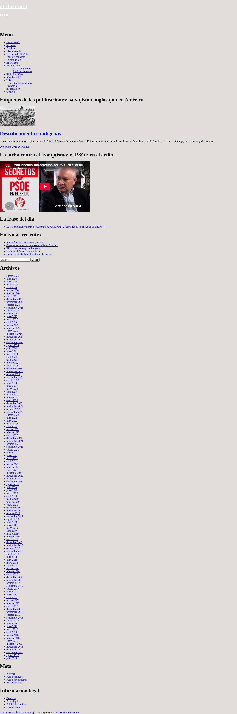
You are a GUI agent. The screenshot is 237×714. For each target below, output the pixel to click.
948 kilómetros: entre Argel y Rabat (24, 242)
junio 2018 (11, 559)
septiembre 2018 (14, 551)
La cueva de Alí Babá (17, 54)
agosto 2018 (12, 554)
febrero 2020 (13, 501)
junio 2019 (11, 525)
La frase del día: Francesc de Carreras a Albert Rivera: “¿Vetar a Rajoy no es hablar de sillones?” (55, 226)
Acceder (10, 673)
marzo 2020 (12, 499)
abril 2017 (11, 597)
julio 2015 (11, 658)
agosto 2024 (12, 345)
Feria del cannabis (15, 57)
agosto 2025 (12, 310)
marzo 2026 (12, 290)
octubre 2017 (13, 583)
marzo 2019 (12, 533)
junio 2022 (11, 420)
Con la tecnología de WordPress (16, 712)
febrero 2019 (13, 536)
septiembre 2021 (14, 446)
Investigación (13, 88)
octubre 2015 (13, 649)
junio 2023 (11, 386)
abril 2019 (11, 530)
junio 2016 (11, 626)
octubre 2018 (13, 548)
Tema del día (13, 42)
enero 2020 (12, 504)
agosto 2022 (12, 414)
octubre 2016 (13, 614)
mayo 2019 (12, 527)
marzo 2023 (12, 394)
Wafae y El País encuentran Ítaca (23, 251)
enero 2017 (12, 606)
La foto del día (13, 59)
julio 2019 (11, 522)
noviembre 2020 (14, 475)
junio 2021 (11, 455)
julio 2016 (11, 623)
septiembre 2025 (14, 307)
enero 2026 (12, 296)
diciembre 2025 (14, 299)
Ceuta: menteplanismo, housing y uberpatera (29, 254)
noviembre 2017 (14, 580)
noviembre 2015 (14, 646)
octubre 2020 (13, 478)
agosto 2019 (12, 519)
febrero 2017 (13, 603)
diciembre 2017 (14, 577)
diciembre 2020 (14, 472)
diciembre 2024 (14, 333)
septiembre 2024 (14, 342)
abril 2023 (11, 391)
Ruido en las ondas (22, 71)
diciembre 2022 (14, 403)
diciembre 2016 (14, 609)
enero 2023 (12, 400)
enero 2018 (12, 574)
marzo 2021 (12, 464)
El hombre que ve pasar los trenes (23, 248)
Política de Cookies (16, 704)
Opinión (10, 91)
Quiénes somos (14, 707)
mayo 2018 (12, 562)
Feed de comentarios (16, 679)
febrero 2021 (13, 467)
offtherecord (13, 6)
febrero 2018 (13, 571)
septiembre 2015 (14, 652)
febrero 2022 (13, 432)
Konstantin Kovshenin (67, 712)
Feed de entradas (15, 676)
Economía (11, 86)
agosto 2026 (12, 275)
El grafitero (12, 62)
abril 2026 (11, 287)
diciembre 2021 (14, 438)
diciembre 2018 (14, 542)
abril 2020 (11, 496)
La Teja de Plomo (22, 68)
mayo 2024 (12, 354)
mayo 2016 (12, 629)
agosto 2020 (12, 484)
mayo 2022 (12, 423)
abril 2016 (11, 632)
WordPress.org (13, 682)
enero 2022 (12, 435)
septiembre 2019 (14, 516)
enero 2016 (12, 640)
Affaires (10, 48)
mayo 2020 (12, 493)
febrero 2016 (13, 638)
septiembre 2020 (14, 481)
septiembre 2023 (14, 377)
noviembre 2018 (14, 545)
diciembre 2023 (14, 368)
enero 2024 (12, 365)
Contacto (11, 698)
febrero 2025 (13, 328)
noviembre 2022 (14, 406)
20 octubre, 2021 (8, 146)
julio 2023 (11, 383)
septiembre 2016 (14, 617)
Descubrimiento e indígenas (30, 133)
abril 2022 (11, 426)
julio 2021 (11, 452)
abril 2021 (11, 461)
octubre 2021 (13, 443)
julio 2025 (11, 313)
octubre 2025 (13, 304)
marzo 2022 (12, 429)
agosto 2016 (12, 620)
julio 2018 (11, 556)
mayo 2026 (12, 284)
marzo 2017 (12, 600)
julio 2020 (11, 487)
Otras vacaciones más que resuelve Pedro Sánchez (32, 245)
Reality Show (13, 65)
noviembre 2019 (14, 510)
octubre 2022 (13, 409)
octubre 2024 (13, 339)
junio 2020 (11, 490)
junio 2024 (11, 351)
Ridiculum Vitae (14, 74)
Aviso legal (12, 701)
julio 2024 (11, 348)
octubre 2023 (13, 374)
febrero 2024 (13, 362)
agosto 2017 (12, 588)
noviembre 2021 (14, 441)
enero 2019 (12, 539)
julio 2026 (11, 278)
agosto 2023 (12, 380)
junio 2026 (11, 281)
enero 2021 (12, 470)
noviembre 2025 (14, 302)
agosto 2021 (12, 449)
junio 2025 (11, 316)
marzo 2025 (12, 325)
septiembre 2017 (14, 585)
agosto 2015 (12, 655)
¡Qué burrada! (13, 77)
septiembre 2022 (14, 412)
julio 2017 (11, 591)
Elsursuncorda (13, 51)
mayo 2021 (12, 458)
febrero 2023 (13, 397)
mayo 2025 (12, 319)
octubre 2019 (13, 513)
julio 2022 (11, 417)
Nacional (11, 45)
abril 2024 (11, 357)
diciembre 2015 (14, 643)
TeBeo (9, 80)
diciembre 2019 (14, 507)
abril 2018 (11, 565)
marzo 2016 (12, 635)
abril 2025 (11, 322)
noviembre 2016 (14, 612)
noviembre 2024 (14, 336)
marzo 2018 (12, 568)
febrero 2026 (13, 293)
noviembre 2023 (14, 371)
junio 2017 (11, 594)
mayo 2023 (12, 388)
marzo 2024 (12, 359)
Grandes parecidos (22, 83)
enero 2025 (12, 330)
